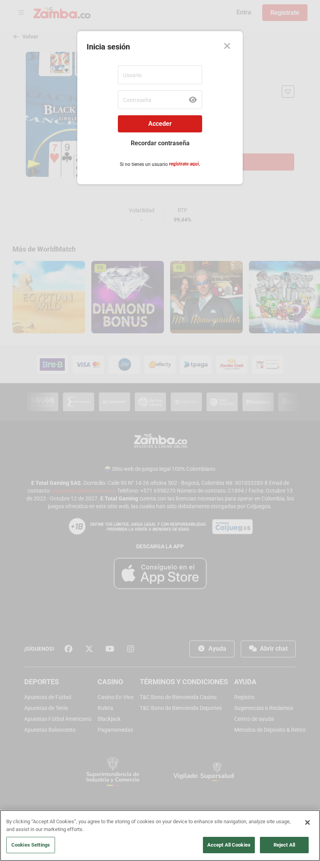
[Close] (227, 46)
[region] (160, 835)
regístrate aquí (184, 164)
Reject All (284, 845)
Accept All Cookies (229, 845)
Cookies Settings (30, 845)
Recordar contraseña (160, 143)
